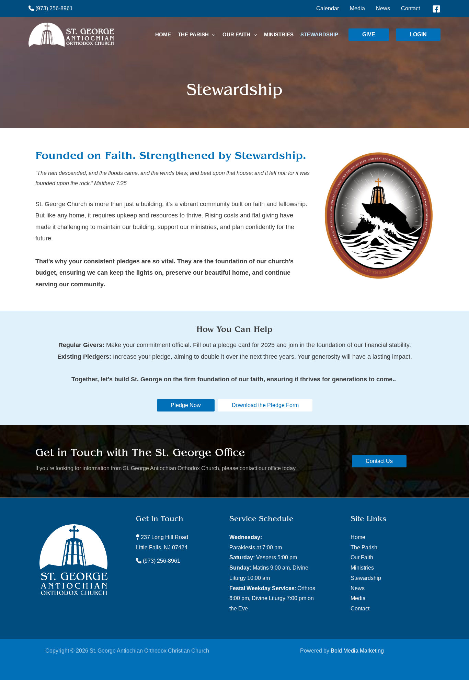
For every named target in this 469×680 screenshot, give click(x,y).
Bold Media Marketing (357, 651)
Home (358, 537)
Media (358, 598)
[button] (212, 35)
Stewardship (366, 578)
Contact (360, 608)
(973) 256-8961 (53, 8)
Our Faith (362, 557)
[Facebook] (436, 9)
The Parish (364, 547)
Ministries (362, 568)
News (358, 588)
